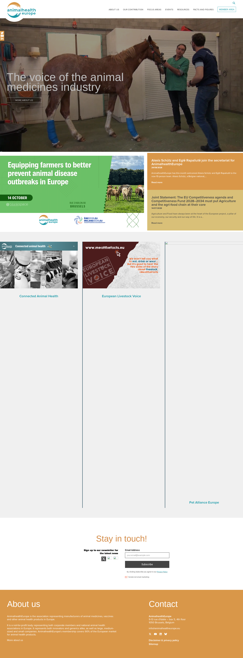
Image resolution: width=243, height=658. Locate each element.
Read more (156, 182)
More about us (15, 640)
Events (169, 9)
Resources (183, 9)
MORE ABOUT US (24, 100)
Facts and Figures (203, 9)
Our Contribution (133, 9)
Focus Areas (154, 9)
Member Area (226, 9)
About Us (114, 9)
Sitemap (153, 643)
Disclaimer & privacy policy (164, 640)
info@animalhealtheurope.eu (164, 628)
